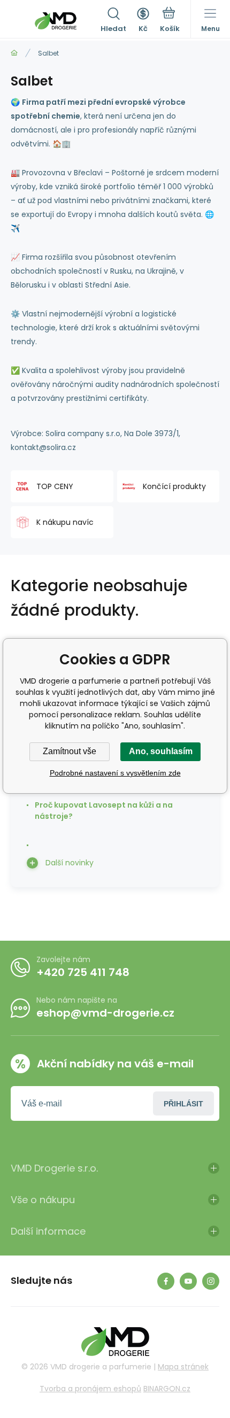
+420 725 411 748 (82, 972)
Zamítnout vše (69, 751)
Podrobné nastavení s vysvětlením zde (115, 773)
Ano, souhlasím (161, 751)
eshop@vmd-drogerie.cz (105, 1012)
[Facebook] (165, 1281)
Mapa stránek (183, 1366)
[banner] (56, 20)
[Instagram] (210, 1281)
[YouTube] (188, 1281)
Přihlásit (183, 1103)
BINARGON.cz (166, 1388)
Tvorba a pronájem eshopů (90, 1388)
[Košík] (170, 20)
